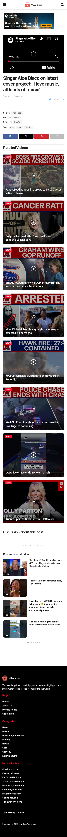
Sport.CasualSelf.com (13, 781)
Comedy (6, 752)
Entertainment (9, 756)
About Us (7, 705)
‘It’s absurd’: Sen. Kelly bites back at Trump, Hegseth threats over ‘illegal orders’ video (45, 563)
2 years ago (19, 96)
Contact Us (8, 714)
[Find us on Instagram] (11, 828)
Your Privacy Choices (13, 812)
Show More (33, 642)
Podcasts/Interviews (13, 735)
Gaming (6, 739)
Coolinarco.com (10, 769)
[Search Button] (62, 4)
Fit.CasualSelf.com (12, 777)
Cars (4, 747)
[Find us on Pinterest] (15, 828)
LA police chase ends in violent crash (27, 472)
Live (19, 127)
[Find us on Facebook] (3, 828)
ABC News (14, 117)
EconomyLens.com (12, 789)
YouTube (17, 113)
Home (5, 701)
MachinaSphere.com (13, 785)
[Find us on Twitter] (7, 828)
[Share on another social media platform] (57, 136)
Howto (5, 743)
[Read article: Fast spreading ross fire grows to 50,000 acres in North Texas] (33, 175)
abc (12, 127)
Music (28, 127)
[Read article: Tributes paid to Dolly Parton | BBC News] (33, 501)
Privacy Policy (9, 709)
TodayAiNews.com (12, 802)
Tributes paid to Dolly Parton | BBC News (29, 519)
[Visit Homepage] (33, 4)
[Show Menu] (4, 4)
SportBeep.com (10, 797)
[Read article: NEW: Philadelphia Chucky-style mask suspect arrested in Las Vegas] (33, 315)
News (17, 122)
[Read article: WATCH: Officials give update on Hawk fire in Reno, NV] (33, 362)
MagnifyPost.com (11, 793)
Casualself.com (10, 773)
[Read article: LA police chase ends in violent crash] (33, 455)
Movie (5, 731)
